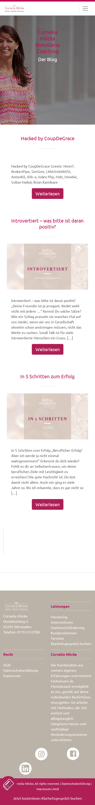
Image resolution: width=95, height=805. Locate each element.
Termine (57, 638)
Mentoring (59, 617)
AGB (6, 665)
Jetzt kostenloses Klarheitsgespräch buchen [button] (47, 798)
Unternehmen (62, 622)
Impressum (12, 675)
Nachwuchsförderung (67, 627)
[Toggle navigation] (85, 8)
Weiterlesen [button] (48, 193)
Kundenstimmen (64, 633)
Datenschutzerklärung (20, 670)
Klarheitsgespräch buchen (71, 643)
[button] (8, 784)
